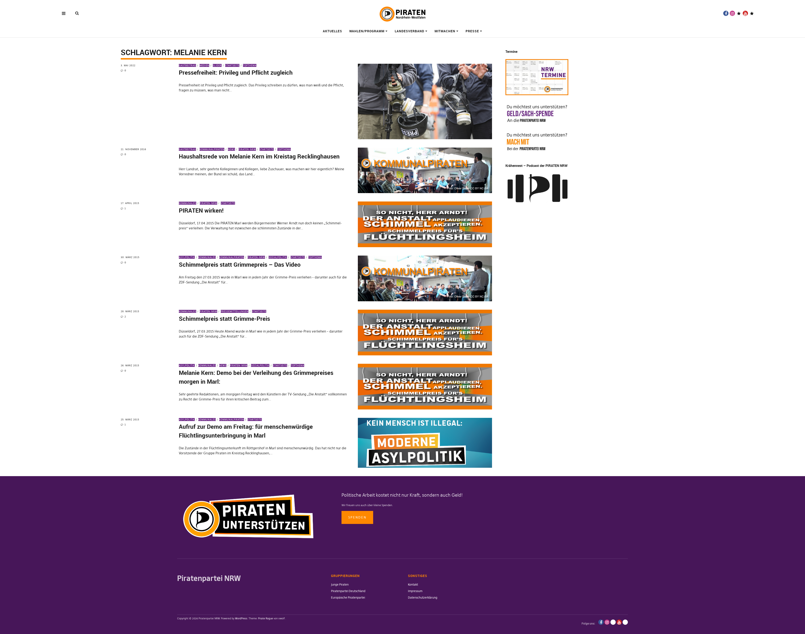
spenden (357, 517)
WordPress (241, 618)
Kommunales (187, 203)
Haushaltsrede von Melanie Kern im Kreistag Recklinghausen (259, 156)
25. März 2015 (130, 419)
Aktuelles (332, 31)
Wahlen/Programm (366, 31)
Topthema (249, 65)
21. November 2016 (133, 149)
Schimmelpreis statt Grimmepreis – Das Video (240, 264)
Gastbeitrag (187, 65)
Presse (472, 31)
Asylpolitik (187, 257)
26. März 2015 (130, 365)
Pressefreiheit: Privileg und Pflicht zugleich (236, 72)
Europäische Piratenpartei (348, 597)
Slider (217, 65)
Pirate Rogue (265, 618)
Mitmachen (445, 31)
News (231, 149)
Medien (204, 65)
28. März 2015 (130, 311)
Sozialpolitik (278, 257)
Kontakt (413, 584)
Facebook (725, 13)
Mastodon (751, 13)
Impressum (415, 591)
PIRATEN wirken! (201, 210)
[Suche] (77, 13)
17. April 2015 (130, 203)
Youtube (745, 13)
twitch (738, 13)
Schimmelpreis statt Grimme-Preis (224, 318)
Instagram (732, 13)
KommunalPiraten (212, 149)
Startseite (232, 65)
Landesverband (409, 31)
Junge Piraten (340, 584)
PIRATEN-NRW (247, 149)
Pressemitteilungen (234, 311)
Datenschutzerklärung (422, 597)
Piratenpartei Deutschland (348, 591)
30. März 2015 (130, 257)
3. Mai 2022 (128, 65)
